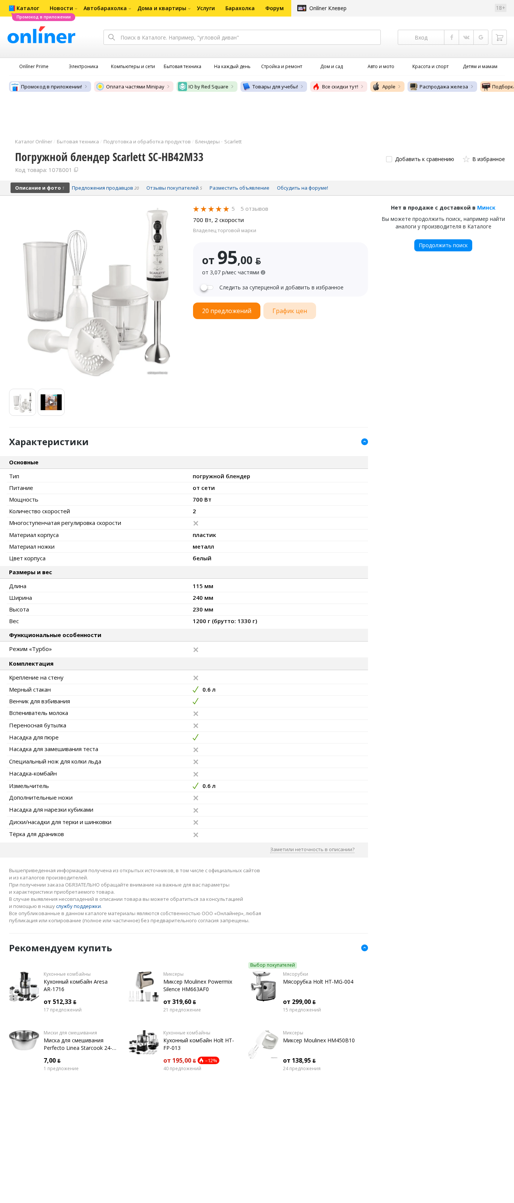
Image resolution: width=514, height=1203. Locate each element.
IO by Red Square (208, 86)
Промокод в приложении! (51, 86)
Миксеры (173, 974)
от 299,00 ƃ (299, 1002)
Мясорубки (295, 974)
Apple (388, 86)
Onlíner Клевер (328, 8)
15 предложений (302, 1010)
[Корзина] (499, 37)
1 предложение (61, 1068)
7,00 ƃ (52, 1060)
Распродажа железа (444, 86)
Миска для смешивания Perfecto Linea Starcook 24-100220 (78, 1044)
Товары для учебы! (275, 86)
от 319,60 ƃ (179, 1002)
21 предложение (182, 1010)
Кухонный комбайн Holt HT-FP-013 (198, 1044)
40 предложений (182, 1068)
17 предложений (63, 1010)
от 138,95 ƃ (299, 1060)
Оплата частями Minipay (135, 86)
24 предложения (302, 1068)
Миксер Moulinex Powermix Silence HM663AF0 (197, 985)
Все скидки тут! (340, 86)
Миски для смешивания (70, 1033)
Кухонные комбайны (67, 974)
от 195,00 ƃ (179, 1060)
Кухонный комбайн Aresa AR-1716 (76, 985)
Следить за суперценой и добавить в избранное (281, 287)
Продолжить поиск (443, 245)
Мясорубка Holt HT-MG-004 (318, 981)
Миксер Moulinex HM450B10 (319, 1040)
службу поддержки (78, 906)
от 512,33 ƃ (60, 1002)
